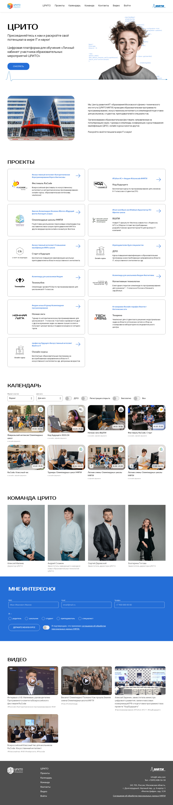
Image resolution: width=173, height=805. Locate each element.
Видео (116, 5)
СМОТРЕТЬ (18, 66)
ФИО (10, 600)
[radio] (14, 618)
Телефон (117, 600)
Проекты (59, 5)
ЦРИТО (47, 5)
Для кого (39, 394)
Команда (89, 5)
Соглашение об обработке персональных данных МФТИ (139, 796)
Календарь (75, 5)
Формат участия (13, 394)
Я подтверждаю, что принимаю (79, 627)
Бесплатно (126, 398)
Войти (127, 5)
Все (144, 398)
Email (63, 600)
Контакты (103, 5)
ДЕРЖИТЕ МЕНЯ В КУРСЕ (24, 627)
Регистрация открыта (100, 398)
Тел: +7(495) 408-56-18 (155, 780)
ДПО (76, 398)
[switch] (68, 398)
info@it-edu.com (158, 777)
